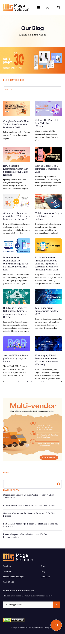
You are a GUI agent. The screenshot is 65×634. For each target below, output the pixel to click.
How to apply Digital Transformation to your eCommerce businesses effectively (46, 360)
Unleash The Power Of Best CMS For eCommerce (46, 123)
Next (61, 381)
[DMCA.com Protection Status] (13, 620)
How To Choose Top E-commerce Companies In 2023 (47, 168)
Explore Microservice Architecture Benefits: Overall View (29, 505)
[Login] (47, 7)
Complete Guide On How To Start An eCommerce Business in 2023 (16, 124)
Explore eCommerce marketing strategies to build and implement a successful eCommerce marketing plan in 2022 (46, 263)
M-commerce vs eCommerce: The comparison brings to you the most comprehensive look (15, 263)
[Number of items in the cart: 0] (58, 7)
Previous (3, 381)
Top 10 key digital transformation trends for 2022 (47, 311)
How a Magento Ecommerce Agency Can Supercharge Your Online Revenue (15, 170)
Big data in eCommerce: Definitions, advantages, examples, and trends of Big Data (15, 312)
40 (42, 381)
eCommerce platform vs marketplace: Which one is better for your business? (16, 216)
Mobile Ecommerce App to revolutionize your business (48, 216)
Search (6, 472)
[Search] (58, 484)
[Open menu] (38, 7)
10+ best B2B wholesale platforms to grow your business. (15, 358)
